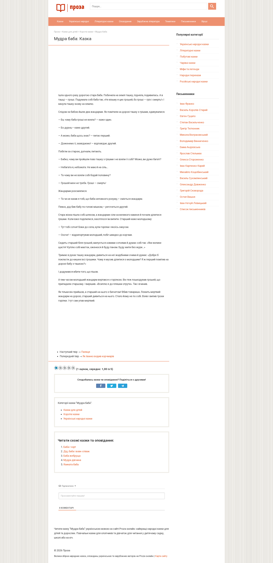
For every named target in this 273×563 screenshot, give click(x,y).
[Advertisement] (111, 70)
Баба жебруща (71, 455)
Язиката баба (71, 464)
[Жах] (56, 368)
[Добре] (69, 368)
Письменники (188, 21)
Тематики (170, 21)
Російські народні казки (194, 81)
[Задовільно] (65, 368)
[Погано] (60, 368)
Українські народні (79, 21)
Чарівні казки (187, 62)
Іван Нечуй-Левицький (193, 203)
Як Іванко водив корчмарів (98, 356)
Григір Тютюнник (189, 128)
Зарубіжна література (148, 21)
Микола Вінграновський (194, 134)
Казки (60, 21)
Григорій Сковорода (191, 190)
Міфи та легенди (189, 69)
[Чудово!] (73, 368)
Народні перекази (190, 75)
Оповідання (125, 21)
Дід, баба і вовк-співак (76, 451)
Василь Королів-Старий (193, 109)
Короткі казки (71, 414)
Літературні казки (104, 21)
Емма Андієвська (190, 147)
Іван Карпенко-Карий (192, 165)
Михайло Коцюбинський (194, 172)
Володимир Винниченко (194, 141)
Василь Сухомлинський (193, 178)
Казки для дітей (72, 409)
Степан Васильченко (192, 122)
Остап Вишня (187, 196)
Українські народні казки (77, 418)
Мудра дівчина (72, 460)
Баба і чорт (69, 446)
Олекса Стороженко (192, 159)
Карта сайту (161, 556)
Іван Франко (187, 103)
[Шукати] (212, 6)
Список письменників (192, 209)
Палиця (85, 351)
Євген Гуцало (188, 116)
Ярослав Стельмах (191, 153)
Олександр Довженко (193, 184)
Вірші (204, 21)
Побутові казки (188, 56)
